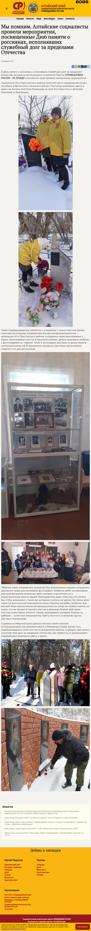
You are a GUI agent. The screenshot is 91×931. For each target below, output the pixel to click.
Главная (20, 18)
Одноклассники (10, 880)
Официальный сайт (12, 865)
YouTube (40, 875)
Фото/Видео (49, 18)
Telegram (8, 870)
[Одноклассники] (76, 66)
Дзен (6, 872)
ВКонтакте (9, 877)
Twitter (7, 875)
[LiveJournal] (85, 66)
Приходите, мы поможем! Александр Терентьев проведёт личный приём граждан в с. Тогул (43, 834)
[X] (82, 66)
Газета (60, 18)
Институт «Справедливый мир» (17, 895)
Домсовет (8, 909)
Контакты (70, 18)
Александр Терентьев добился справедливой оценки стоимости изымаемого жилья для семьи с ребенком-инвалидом (44, 823)
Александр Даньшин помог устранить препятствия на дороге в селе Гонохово (40, 818)
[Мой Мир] (79, 66)
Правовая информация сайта (13, 929)
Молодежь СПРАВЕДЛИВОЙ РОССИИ (16, 901)
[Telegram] (88, 66)
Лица (38, 18)
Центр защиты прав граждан (16, 897)
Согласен (83, 927)
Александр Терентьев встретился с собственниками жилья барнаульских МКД (40, 828)
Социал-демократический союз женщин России (17, 905)
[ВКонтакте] (73, 66)
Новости (30, 18)
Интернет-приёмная (13, 867)
